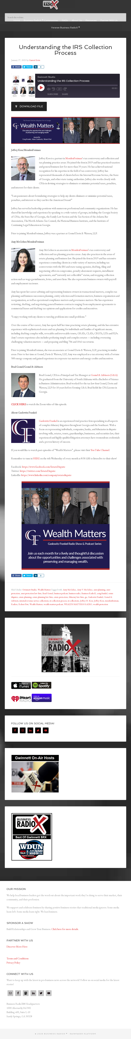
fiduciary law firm (76, 597)
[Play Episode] (41, 87)
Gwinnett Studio (29, 589)
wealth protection (100, 604)
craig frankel (102, 593)
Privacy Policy (13, 962)
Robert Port (23, 604)
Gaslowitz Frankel (48, 421)
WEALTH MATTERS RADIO (78, 604)
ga (86, 597)
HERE (36, 458)
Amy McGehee (69, 589)
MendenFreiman (73, 158)
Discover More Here (17, 946)
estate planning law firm (43, 597)
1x (59, 89)
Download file (31, 106)
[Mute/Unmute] (48, 89)
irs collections (73, 600)
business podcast (61, 593)
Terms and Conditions (18, 958)
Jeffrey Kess (99, 600)
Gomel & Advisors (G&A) (104, 375)
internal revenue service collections (34, 600)
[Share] (35, 66)
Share (65, 94)
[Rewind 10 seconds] (53, 89)
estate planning (25, 597)
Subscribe (52, 94)
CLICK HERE (18, 404)
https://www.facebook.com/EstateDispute (43, 466)
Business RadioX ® (65, 5)
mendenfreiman (112, 600)
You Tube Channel (100, 450)
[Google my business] (26, 993)
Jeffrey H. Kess (86, 600)
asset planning (99, 589)
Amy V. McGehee (84, 589)
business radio (74, 593)
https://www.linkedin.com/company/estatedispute (46, 475)
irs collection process (58, 600)
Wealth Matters (44, 589)
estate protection (61, 597)
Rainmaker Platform (83, 1034)
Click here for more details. (65, 929)
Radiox (14, 604)
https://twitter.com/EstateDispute (37, 471)
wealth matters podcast (53, 604)
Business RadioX (88, 593)
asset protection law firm (31, 593)
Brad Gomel (47, 593)
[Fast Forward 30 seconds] (65, 89)
